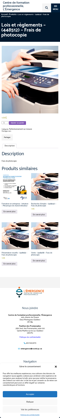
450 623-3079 (31, 343)
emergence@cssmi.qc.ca (31, 348)
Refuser (30, 402)
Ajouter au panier (17, 123)
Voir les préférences (30, 409)
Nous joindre (30, 308)
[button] (55, 366)
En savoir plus (9, 211)
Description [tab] (10, 145)
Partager (7, 137)
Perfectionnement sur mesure (20, 129)
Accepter (30, 394)
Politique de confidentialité (30, 415)
